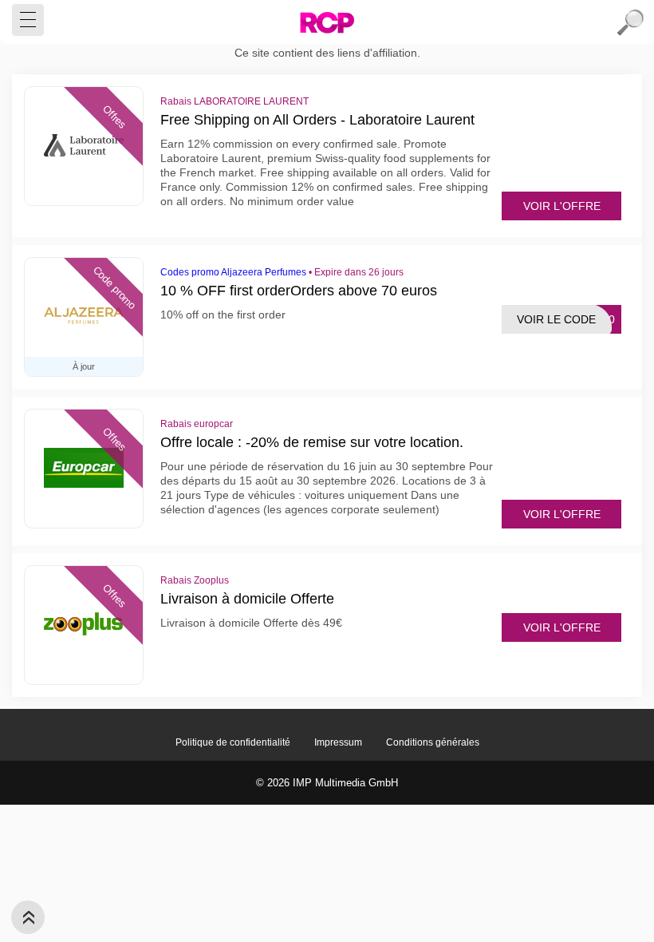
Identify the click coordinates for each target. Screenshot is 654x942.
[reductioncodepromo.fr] (327, 22)
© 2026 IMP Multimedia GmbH (327, 783)
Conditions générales (432, 742)
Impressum (338, 742)
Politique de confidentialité (232, 742)
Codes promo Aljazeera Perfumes (233, 272)
